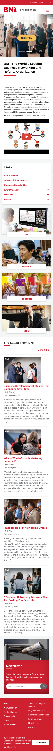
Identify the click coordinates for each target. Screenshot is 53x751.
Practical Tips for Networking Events (25, 527)
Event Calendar (11, 189)
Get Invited (27, 38)
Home (6, 703)
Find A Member (11, 175)
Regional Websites (36, 710)
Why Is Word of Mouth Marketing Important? (23, 459)
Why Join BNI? (10, 707)
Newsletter (9, 194)
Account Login (36, 2)
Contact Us (8, 720)
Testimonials (9, 716)
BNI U (27, 331)
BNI (26, 234)
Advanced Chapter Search (16, 180)
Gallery (7, 199)
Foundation (26, 298)
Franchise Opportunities (15, 185)
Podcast (26, 266)
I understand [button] (40, 743)
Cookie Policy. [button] (13, 747)
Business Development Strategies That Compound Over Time (26, 387)
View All (42, 350)
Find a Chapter (10, 712)
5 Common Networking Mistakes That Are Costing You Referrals (26, 598)
